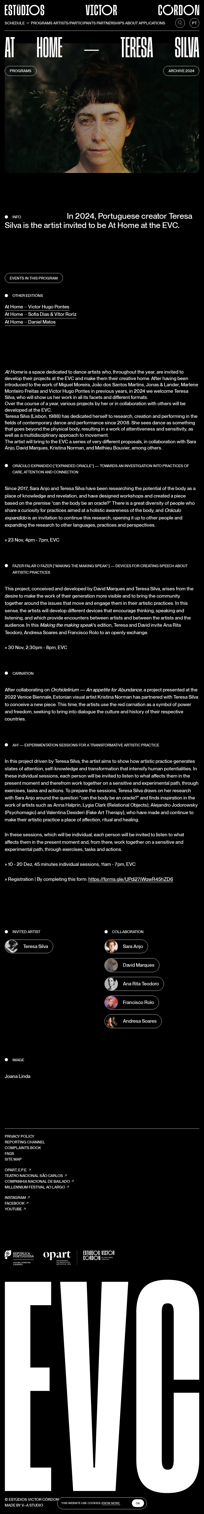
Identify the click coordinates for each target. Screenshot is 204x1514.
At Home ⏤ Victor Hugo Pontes (37, 307)
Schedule (15, 23)
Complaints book (23, 1147)
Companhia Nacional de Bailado (37, 1181)
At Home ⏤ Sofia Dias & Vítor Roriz (40, 314)
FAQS (9, 1153)
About (131, 23)
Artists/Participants (74, 23)
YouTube (13, 1209)
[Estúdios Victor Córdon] (102, 7)
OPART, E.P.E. (16, 1170)
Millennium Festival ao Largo (35, 1187)
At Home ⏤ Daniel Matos (30, 322)
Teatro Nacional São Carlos (34, 1175)
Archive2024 (181, 70)
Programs (41, 23)
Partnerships (110, 23)
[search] (180, 23)
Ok (138, 1503)
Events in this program (34, 278)
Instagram (15, 1197)
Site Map (13, 1159)
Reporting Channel (25, 1142)
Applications (152, 23)
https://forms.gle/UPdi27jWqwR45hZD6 (130, 879)
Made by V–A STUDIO (24, 1505)
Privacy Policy (19, 1136)
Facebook (15, 1203)
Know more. (111, 1503)
